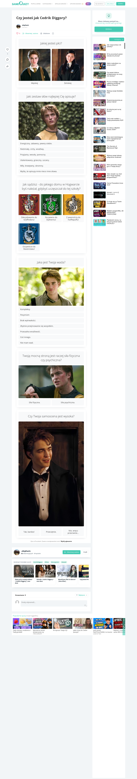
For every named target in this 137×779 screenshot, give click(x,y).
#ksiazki (64, 562)
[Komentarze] (7, 59)
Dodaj (120, 4)
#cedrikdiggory (38, 562)
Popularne (36, 4)
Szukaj (100, 4)
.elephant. (25, 25)
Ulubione (46, 33)
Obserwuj (31, 33)
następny (117, 39)
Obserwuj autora (73, 552)
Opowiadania (76, 4)
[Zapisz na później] (53, 33)
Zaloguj (110, 4)
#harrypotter (55, 562)
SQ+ (88, 4)
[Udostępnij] (7, 66)
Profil (85, 552)
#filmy (47, 562)
